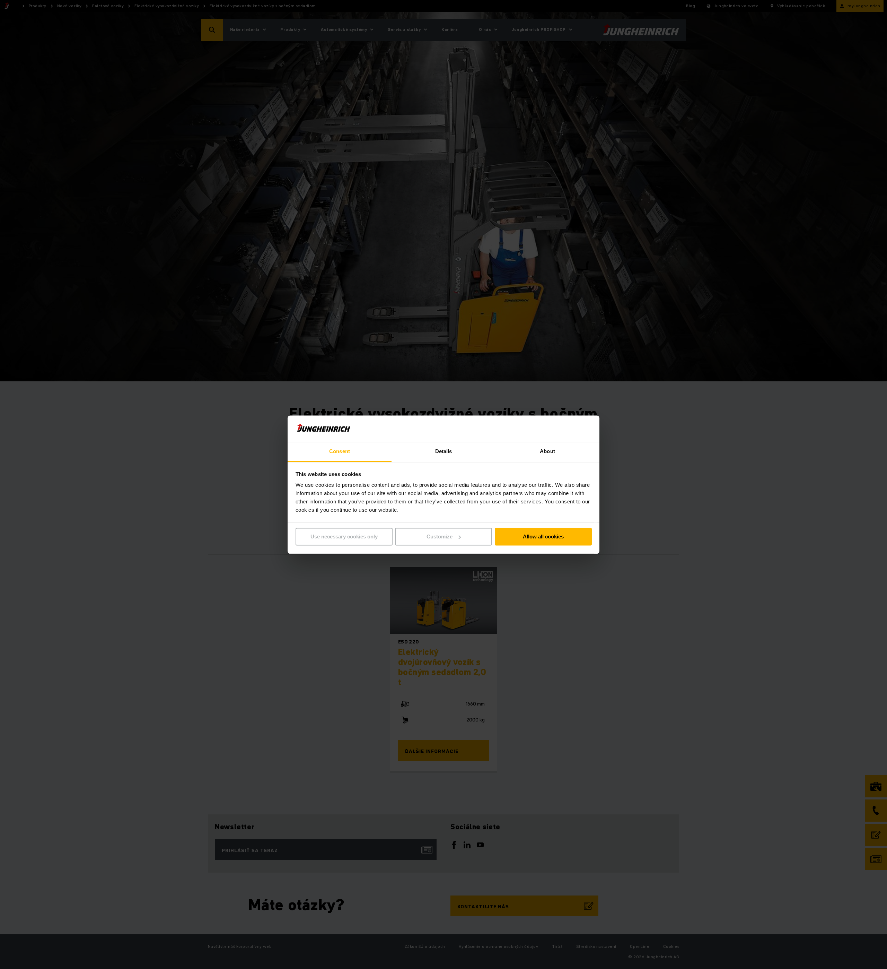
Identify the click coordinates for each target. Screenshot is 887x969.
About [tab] (547, 452)
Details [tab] (443, 452)
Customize (440, 536)
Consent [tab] (339, 452)
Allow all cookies (543, 536)
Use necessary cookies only (344, 536)
